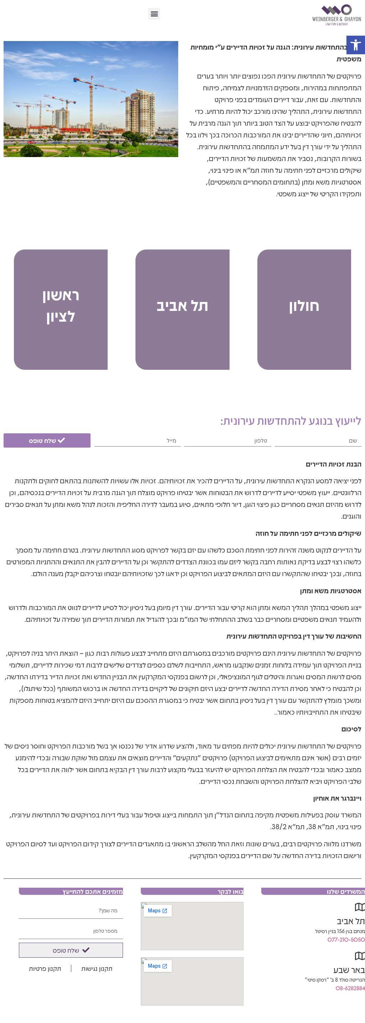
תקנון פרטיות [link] (45, 968)
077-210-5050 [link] (346, 939)
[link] (355, 45)
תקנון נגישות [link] (97, 968)
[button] (154, 14)
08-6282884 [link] (350, 988)
